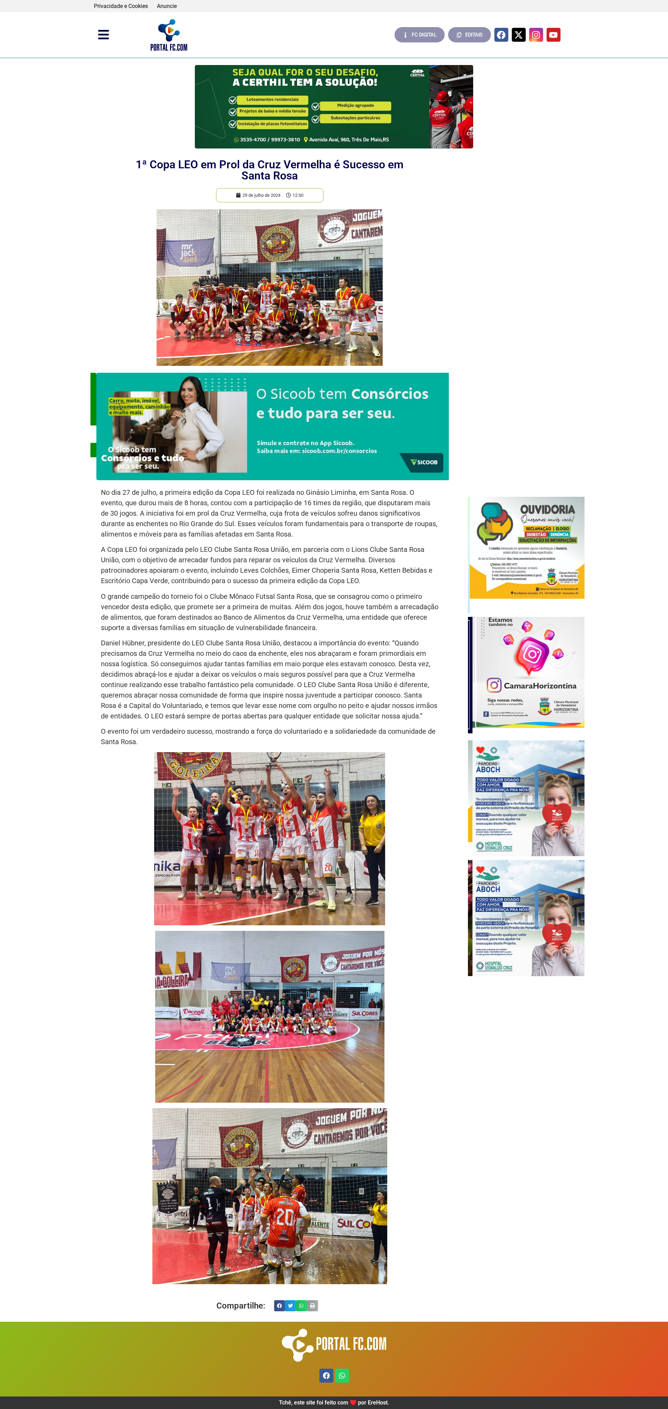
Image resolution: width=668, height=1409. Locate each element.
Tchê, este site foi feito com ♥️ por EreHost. (334, 1402)
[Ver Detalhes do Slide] (334, 106)
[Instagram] (536, 35)
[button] (279, 1305)
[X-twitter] (519, 35)
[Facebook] (501, 35)
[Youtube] (553, 35)
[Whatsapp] (342, 1376)
